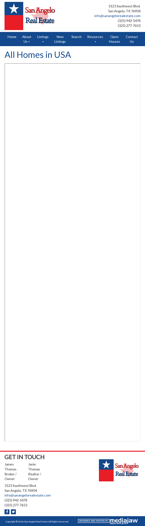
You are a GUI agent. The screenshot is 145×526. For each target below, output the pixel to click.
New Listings (60, 39)
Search (76, 37)
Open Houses (114, 39)
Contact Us (132, 39)
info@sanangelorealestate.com (117, 16)
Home (11, 37)
